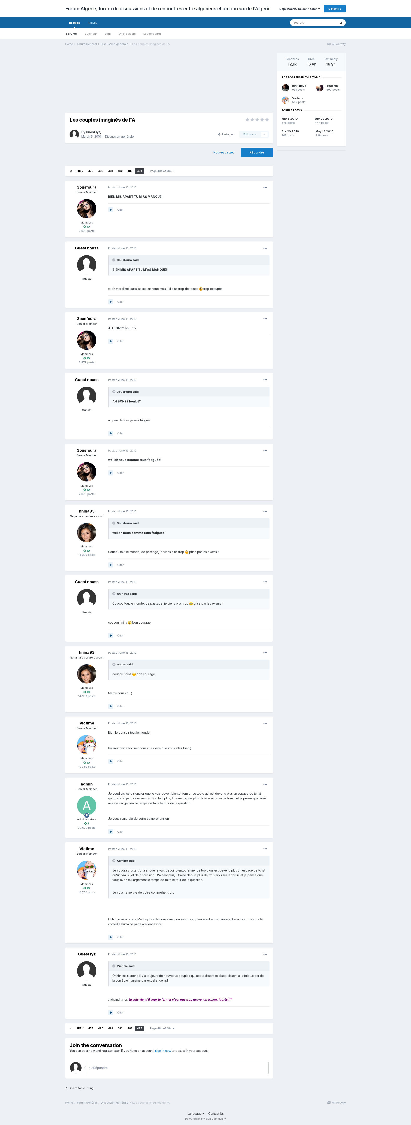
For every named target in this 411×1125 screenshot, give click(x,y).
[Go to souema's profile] (319, 87)
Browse (74, 22)
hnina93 (87, 511)
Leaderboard (152, 33)
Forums (71, 33)
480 (100, 171)
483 (129, 171)
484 (139, 171)
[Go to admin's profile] (86, 805)
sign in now (163, 1050)
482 (120, 171)
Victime (86, 723)
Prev (79, 171)
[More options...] (265, 187)
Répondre (257, 152)
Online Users (127, 33)
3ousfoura (87, 187)
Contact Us (216, 1113)
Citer (120, 209)
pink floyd (299, 85)
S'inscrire (334, 8)
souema (332, 85)
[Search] (341, 22)
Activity (92, 22)
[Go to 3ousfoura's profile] (86, 208)
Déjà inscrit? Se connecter (298, 8)
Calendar (91, 33)
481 (110, 171)
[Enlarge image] (201, 289)
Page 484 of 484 (161, 171)
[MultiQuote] (110, 209)
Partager (226, 134)
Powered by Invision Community (205, 1118)
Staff (108, 33)
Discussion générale (119, 136)
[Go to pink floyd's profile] (285, 87)
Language (195, 1113)
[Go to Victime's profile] (86, 744)
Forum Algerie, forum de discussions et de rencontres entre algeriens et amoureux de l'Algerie (168, 8)
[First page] (71, 171)
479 (90, 171)
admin (87, 784)
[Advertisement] (143, 83)
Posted (122, 187)
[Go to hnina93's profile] (86, 532)
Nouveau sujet (223, 152)
